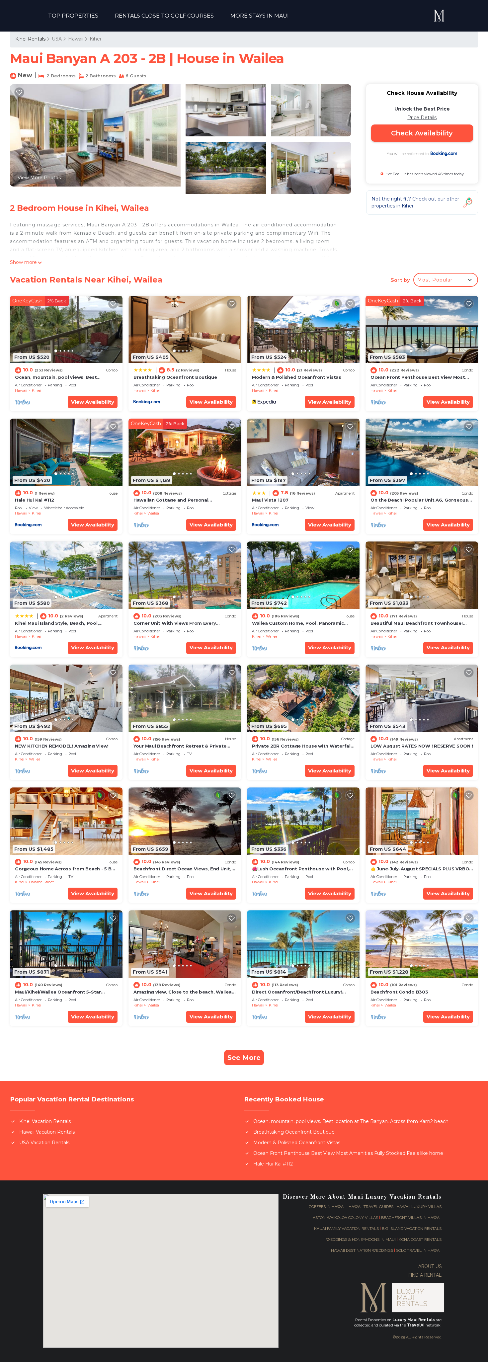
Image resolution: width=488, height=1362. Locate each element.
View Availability (92, 402)
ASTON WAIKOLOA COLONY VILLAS (345, 1217)
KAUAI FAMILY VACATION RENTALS (346, 1228)
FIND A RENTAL (425, 1275)
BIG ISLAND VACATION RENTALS (412, 1228)
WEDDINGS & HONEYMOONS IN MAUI (361, 1239)
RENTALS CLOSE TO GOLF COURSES (164, 16)
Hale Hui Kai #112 (34, 500)
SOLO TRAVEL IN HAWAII (419, 1250)
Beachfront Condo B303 (399, 992)
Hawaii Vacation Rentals (47, 1132)
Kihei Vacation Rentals (45, 1121)
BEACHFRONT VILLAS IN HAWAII (411, 1217)
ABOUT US (430, 1266)
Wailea (153, 513)
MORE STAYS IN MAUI (259, 16)
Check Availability (422, 133)
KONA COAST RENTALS (420, 1239)
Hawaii (75, 39)
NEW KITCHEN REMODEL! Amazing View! (62, 746)
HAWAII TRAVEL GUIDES (371, 1206)
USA (57, 39)
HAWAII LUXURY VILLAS (419, 1206)
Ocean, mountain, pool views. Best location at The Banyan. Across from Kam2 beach (350, 1121)
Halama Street (41, 882)
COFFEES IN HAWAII (327, 1206)
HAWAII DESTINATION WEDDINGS (362, 1250)
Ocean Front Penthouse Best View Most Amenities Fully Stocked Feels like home (348, 1153)
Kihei (95, 39)
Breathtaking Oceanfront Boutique (175, 377)
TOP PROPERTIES (73, 16)
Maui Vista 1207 (270, 500)
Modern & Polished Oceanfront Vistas (296, 377)
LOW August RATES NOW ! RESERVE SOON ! (421, 746)
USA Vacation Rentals (44, 1143)
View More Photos (39, 178)
